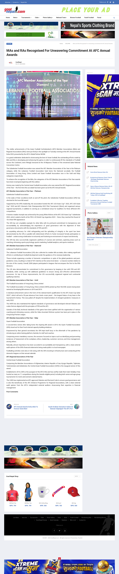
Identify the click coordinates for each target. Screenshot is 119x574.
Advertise (7, 2)
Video (59, 517)
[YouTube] (113, 2)
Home (8, 17)
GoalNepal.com (15, 9)
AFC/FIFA (67, 43)
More (76, 476)
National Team (61, 17)
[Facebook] (107, 2)
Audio (65, 517)
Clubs (37, 17)
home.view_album (93, 245)
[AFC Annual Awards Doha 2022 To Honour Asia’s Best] (24, 412)
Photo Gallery (47, 17)
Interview (24, 517)
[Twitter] (110, 2)
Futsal (99, 17)
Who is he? (73, 520)
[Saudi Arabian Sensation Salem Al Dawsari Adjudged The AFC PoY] (62, 412)
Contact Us (16, 2)
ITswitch (80, 538)
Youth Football (89, 17)
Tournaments (26, 17)
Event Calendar (54, 520)
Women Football (75, 17)
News (15, 17)
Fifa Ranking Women (100, 517)
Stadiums (64, 520)
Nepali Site (24, 2)
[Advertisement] (43, 134)
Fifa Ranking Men (86, 517)
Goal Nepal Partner (41, 520)
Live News (16, 517)
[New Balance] (43, 468)
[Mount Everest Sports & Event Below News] (43, 455)
